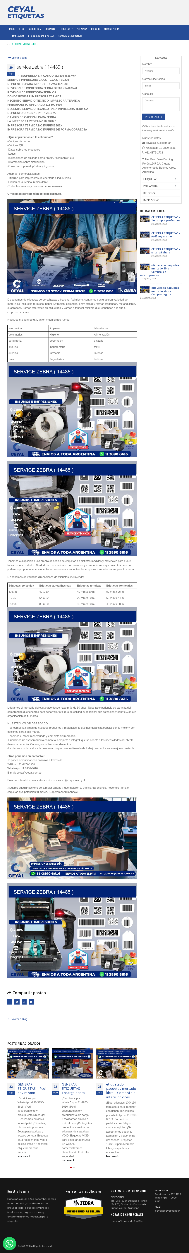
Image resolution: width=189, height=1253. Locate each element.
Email (31, 1001)
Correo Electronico (153, 78)
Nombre (147, 64)
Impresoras (18, 35)
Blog (22, 29)
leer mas (23, 1160)
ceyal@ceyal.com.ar (167, 1211)
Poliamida (82, 29)
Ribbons (95, 29)
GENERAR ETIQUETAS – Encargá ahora (29, 1088)
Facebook (9, 1001)
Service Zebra (111, 29)
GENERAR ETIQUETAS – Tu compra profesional (166, 218)
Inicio (12, 29)
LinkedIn (24, 1001)
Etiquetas (64, 29)
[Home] (25, 12)
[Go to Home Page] (8, 44)
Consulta (147, 93)
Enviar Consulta (153, 116)
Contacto (50, 29)
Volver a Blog (19, 57)
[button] (70, 1167)
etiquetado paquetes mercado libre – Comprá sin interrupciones (77, 1090)
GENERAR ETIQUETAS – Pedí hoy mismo (166, 234)
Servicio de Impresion (70, 35)
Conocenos (34, 29)
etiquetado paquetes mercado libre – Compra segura (121, 1090)
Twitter (16, 1001)
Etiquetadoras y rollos (41, 35)
